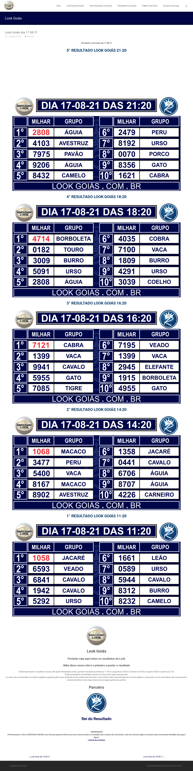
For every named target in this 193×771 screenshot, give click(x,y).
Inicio (59, 6)
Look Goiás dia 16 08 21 (39, 757)
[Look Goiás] (7, 5)
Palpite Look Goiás (149, 6)
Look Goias (30, 36)
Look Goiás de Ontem (75, 6)
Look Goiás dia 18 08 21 (154, 757)
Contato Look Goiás (171, 6)
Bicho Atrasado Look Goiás (101, 6)
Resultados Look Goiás (127, 6)
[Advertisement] (96, 74)
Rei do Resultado (96, 718)
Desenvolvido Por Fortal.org (157, 766)
